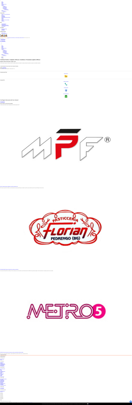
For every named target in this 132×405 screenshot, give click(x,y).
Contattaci (2, 101)
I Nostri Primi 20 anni (4, 4)
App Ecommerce (2, 388)
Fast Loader (1, 382)
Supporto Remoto (1, 398)
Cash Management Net (2, 364)
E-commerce (1, 374)
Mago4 (1, 359)
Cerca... (1, 38)
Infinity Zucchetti (2, 376)
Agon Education (3, 26)
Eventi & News (4, 8)
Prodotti (2, 2)
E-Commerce (3, 15)
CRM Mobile (3, 29)
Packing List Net (2, 365)
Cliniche (1, 375)
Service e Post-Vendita (2, 371)
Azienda (2, 5)
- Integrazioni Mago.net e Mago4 (5, 25)
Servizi (2, 3)
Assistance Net (2, 362)
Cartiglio (3, 20)
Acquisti (2, 19)
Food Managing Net (2, 363)
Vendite (2, 18)
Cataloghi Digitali (2, 380)
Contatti (2, 10)
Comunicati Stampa (6, 53)
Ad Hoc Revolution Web (4, 33)
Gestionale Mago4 (4, 24)
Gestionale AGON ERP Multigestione (6, 14)
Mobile (3, 41)
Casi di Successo (5, 6)
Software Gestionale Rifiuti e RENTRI (6, 17)
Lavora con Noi (4, 7)
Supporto (3, 48)
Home (2, 1)
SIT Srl (89, 403)
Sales (0, 369)
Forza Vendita (1, 379)
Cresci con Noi (4, 11)
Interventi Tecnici (2, 381)
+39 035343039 (4, 67)
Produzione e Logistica (2, 383)
